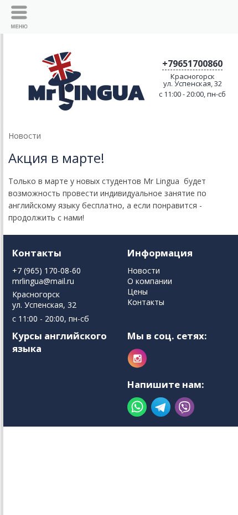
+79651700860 (192, 63)
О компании (149, 281)
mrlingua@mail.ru (43, 281)
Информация (160, 252)
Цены (137, 291)
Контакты (36, 252)
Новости (143, 270)
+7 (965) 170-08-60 (46, 270)
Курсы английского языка (59, 342)
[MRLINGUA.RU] (84, 78)
